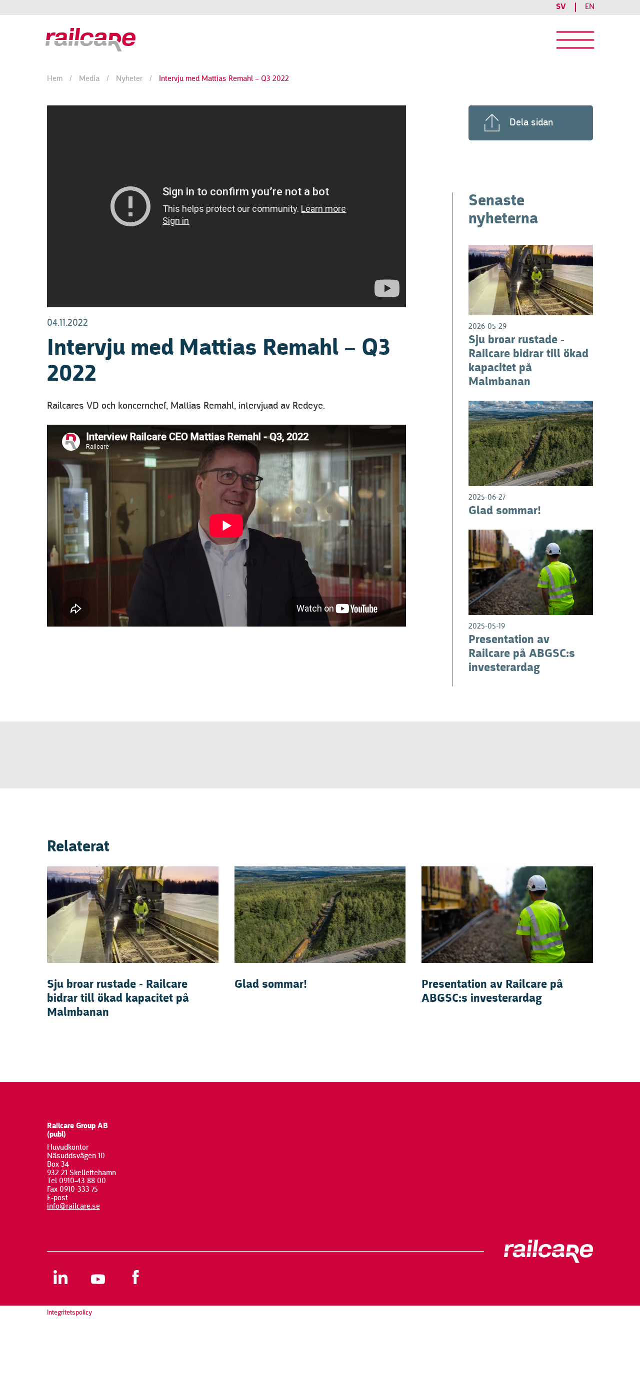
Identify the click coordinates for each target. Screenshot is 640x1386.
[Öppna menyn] (575, 40)
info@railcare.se (73, 1207)
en (589, 7)
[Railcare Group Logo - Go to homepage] (108, 40)
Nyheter (129, 79)
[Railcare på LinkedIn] (60, 1277)
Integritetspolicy (69, 1312)
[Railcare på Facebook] (136, 1277)
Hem (54, 79)
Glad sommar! (504, 511)
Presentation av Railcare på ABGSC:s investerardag (521, 654)
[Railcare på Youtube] (98, 1277)
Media (89, 79)
